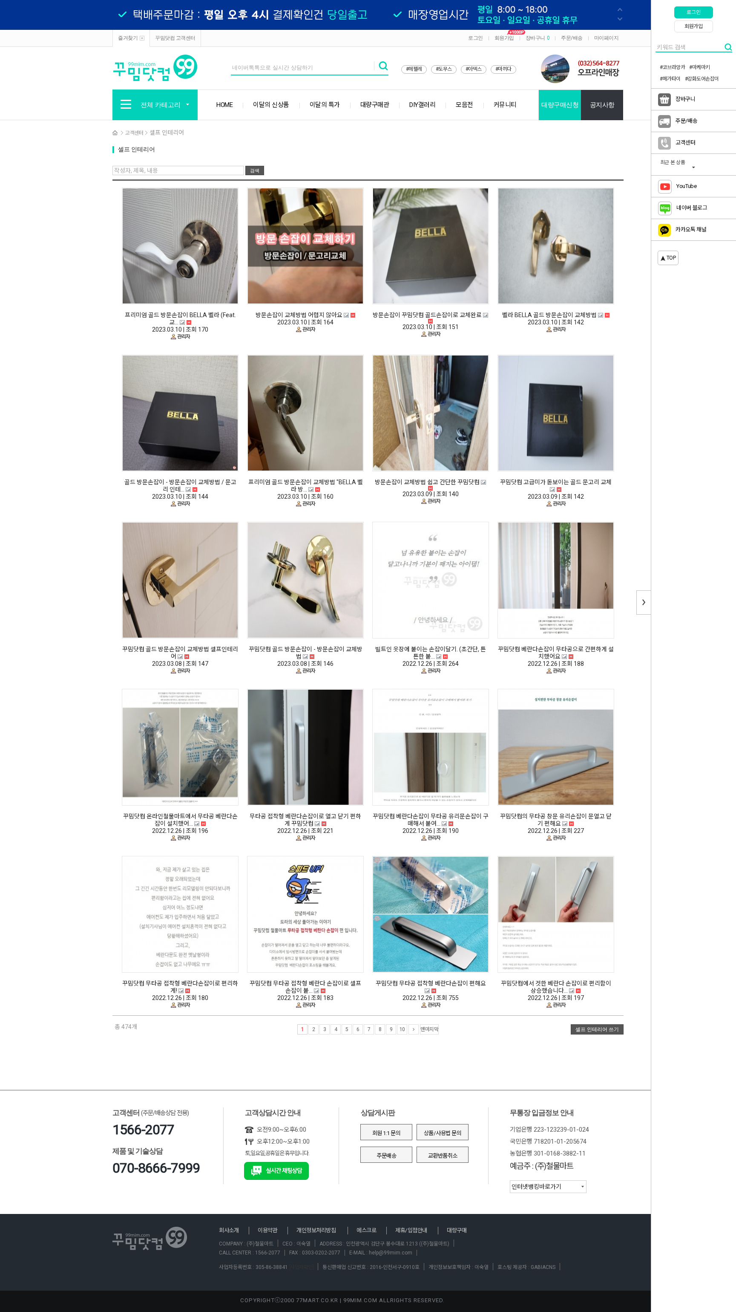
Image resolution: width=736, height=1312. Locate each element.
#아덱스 (474, 69)
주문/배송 (572, 38)
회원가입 (504, 38)
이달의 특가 (325, 105)
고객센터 (134, 133)
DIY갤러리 (422, 105)
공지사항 (602, 105)
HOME (224, 105)
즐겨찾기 (128, 38)
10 (402, 1029)
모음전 (464, 105)
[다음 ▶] (413, 1029)
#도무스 (444, 69)
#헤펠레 (414, 69)
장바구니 (538, 38)
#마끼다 (503, 69)
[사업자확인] (300, 1267)
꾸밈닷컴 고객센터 (175, 38)
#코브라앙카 (672, 67)
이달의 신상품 (271, 105)
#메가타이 (670, 79)
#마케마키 (699, 67)
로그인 (475, 38)
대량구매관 (374, 105)
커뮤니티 (505, 105)
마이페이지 (606, 38)
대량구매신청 (559, 105)
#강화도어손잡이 (702, 79)
